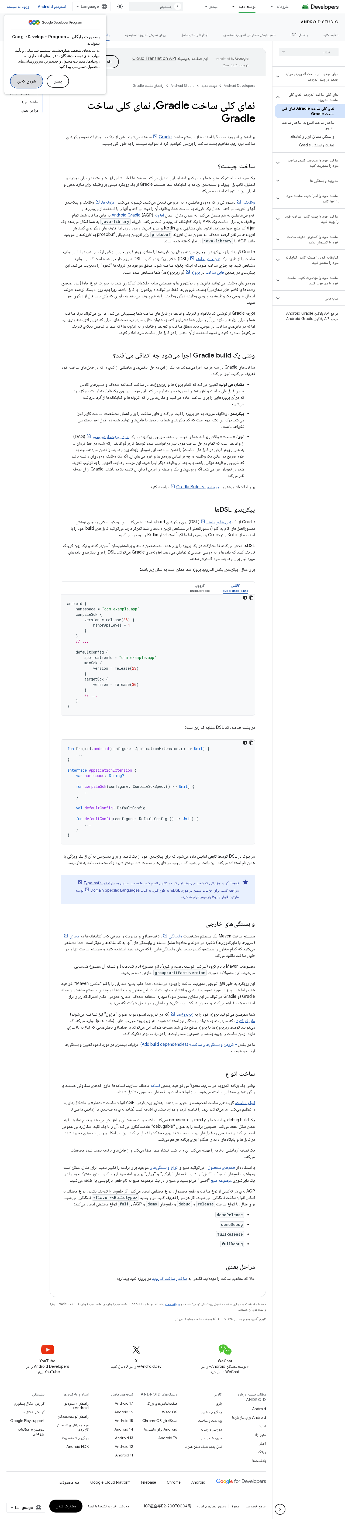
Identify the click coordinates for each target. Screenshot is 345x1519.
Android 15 (124, 1420)
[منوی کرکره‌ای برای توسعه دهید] (231, 6)
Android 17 (124, 1403)
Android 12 (124, 1446)
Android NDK (77, 1446)
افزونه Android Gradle (138, 215)
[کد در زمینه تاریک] (245, 597)
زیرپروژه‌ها (185, 1014)
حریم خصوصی (211, 1437)
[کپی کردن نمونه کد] (251, 597)
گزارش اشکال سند (32, 1412)
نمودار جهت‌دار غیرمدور (110, 436)
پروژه (195, 272)
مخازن (75, 936)
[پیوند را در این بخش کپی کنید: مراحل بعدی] (220, 1267)
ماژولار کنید (245, 1020)
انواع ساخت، (245, 1102)
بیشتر (213, 6)
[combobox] (156, 6)
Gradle (165, 137)
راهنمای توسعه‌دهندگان (73, 1416)
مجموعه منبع (221, 1180)
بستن (58, 81)
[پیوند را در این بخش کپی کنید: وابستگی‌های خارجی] (200, 924)
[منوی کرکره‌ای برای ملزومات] (269, 6)
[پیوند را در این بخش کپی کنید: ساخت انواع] (220, 1074)
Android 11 (124, 1455)
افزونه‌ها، (108, 202)
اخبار (262, 1443)
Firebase (148, 1482)
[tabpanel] (158, 654)
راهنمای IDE (299, 34)
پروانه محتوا (172, 1304)
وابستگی (175, 936)
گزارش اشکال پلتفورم (29, 1403)
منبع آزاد (260, 1434)
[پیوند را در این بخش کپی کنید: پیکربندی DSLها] (209, 510)
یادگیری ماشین (211, 1412)
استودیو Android (52, 6)
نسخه (155, 1085)
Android (259, 1408)
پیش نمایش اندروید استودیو (145, 34)
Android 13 (124, 1437)
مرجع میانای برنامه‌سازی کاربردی (72, 1427)
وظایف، (249, 202)
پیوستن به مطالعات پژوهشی (31, 1431)
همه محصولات (69, 1482)
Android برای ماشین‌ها (160, 1429)
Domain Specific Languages (115, 890)
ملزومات (283, 6)
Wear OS (169, 1412)
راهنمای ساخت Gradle (148, 85)
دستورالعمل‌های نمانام (211, 1506)
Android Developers (239, 85)
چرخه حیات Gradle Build (197, 487)
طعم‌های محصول (221, 1167)
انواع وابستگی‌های (164, 1167)
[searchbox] (309, 52)
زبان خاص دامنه (208, 259)
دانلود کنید (331, 34)
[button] (313, 77)
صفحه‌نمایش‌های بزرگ (162, 1403)
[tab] (235, 588)
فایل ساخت (215, 272)
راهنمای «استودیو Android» (76, 1405)
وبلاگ (262, 1451)
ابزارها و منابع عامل (194, 34)
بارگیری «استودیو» (75, 1437)
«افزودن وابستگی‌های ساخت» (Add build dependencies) (188, 1044)
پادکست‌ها (259, 1460)
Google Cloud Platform (110, 1482)
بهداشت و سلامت (210, 1420)
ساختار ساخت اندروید (169, 1278)
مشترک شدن (66, 1506)
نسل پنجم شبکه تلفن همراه (203, 1446)
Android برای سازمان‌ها (249, 1417)
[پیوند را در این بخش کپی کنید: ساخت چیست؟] (212, 166)
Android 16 (123, 1412)
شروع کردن (26, 81)
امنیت (262, 1426)
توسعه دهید (247, 6)
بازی (219, 1403)
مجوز (235, 1506)
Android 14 (123, 1429)
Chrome (174, 1482)
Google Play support (27, 1420)
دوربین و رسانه (211, 1429)
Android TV (167, 1437)
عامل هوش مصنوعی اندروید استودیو (249, 34)
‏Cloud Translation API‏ (154, 58)
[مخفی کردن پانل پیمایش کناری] (280, 1509)
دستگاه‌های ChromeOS (159, 1420)
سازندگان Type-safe (99, 883)
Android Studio (320, 21)
